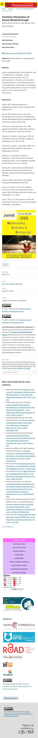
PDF (6, 265)
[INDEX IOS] (19, 642)
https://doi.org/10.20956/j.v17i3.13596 (18, 53)
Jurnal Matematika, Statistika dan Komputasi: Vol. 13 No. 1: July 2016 (20, 519)
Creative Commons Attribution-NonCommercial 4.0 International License (17, 686)
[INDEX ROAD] (19, 653)
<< (3, 527)
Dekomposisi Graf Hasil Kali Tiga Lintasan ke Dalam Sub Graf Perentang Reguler (20, 392)
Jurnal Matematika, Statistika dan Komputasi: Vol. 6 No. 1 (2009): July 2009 (20, 476)
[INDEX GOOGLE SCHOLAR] (13, 659)
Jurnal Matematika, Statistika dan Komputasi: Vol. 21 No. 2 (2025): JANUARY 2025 (20, 494)
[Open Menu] (2, 4)
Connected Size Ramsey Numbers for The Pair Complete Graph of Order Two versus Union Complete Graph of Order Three (20, 486)
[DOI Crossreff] (19, 629)
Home (4, 9)
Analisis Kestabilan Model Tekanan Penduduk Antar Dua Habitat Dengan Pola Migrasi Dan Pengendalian (20, 407)
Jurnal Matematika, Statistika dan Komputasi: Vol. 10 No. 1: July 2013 (20, 397)
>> (12, 527)
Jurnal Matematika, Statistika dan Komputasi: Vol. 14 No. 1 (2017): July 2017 (20, 412)
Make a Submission (10, 698)
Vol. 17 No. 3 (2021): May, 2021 (25, 9)
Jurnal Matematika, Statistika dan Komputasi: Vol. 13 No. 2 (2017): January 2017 (19, 443)
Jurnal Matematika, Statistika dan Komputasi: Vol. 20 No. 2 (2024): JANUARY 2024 (20, 458)
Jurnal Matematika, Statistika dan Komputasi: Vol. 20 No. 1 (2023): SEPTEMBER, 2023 (17, 427)
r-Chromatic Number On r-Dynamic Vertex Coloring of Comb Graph (20, 453)
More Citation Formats (10, 372)
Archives (10, 9)
